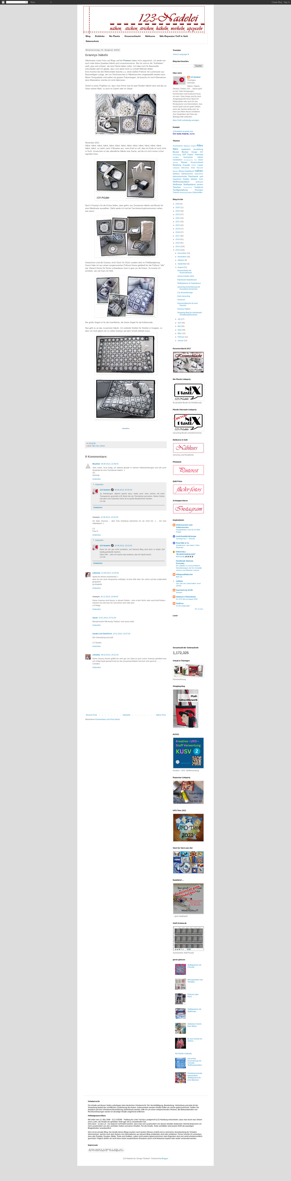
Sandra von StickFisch (102, 634)
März (180, 333)
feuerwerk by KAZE (184, 590)
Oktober (181, 260)
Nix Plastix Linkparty (183, 1053)
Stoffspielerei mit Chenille (194, 966)
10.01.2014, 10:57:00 (121, 634)
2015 (178, 243)
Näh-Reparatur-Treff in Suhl (174, 36)
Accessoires (178, 146)
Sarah (95, 618)
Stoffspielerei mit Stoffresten (194, 1010)
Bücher (185, 152)
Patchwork (193, 176)
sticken (194, 179)
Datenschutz (92, 41)
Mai (179, 326)
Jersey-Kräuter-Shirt (185, 276)
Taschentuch (187, 187)
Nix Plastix (114, 36)
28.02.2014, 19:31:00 (110, 655)
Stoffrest (180, 603)
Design (194, 152)
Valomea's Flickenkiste (186, 597)
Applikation (186, 149)
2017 (178, 236)
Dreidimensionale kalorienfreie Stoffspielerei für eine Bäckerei (194, 1076)
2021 (178, 222)
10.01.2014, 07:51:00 (107, 618)
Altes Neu (95, 446)
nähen (199, 170)
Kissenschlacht (133, 36)
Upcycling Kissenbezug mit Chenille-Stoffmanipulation (194, 1062)
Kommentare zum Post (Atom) (107, 719)
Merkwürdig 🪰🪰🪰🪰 (185, 556)
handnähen (177, 160)
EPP (184, 155)
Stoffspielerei (189, 184)
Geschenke (188, 157)
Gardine (176, 157)
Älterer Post (161, 715)
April (180, 330)
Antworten (96, 479)
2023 (178, 214)
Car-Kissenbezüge (185, 292)
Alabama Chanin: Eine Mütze (194, 1025)
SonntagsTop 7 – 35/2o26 (185, 539)
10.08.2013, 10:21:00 (123, 546)
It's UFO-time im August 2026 (186, 599)
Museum (200, 168)
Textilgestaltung (180, 190)
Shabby (186, 179)
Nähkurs (176, 174)
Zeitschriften (197, 192)
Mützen (182, 171)
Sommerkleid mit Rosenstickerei (184, 271)
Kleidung (177, 165)
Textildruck (198, 187)
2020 (178, 225)
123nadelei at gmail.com (183, 131)
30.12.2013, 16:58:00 (109, 597)
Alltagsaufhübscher (184, 574)
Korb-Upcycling (183, 296)
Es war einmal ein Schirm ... (194, 1040)
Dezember (182, 253)
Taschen (177, 187)
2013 (178, 250)
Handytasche (188, 160)
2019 (178, 229)
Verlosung (183, 192)
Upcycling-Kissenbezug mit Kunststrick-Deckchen (188, 288)
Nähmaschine (187, 174)
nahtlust (179, 581)
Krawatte (186, 165)
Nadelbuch (189, 171)
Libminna (96, 573)
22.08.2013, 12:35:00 (110, 573)
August (181, 267)
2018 (178, 232)
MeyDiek (96, 464)
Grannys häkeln (183, 309)
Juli (179, 319)
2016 (178, 239)
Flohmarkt (199, 155)
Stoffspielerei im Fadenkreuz (189, 283)
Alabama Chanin (190, 146)
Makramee (185, 168)
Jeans (200, 160)
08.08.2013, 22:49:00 (110, 464)
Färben (190, 155)
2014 (178, 246)
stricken (200, 184)
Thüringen (199, 190)
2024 (178, 211)
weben (189, 192)
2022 (178, 218)
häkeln (102, 446)
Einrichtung (177, 155)
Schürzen (181, 300)
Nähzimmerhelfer (180, 176)
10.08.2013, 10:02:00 (109, 517)
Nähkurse (150, 36)
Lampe (200, 165)
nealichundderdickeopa (186, 536)
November (182, 257)
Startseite (126, 715)
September (182, 264)
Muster (175, 171)
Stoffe (201, 179)
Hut (195, 160)
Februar (181, 337)
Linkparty (176, 168)
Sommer (179, 592)
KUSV (193, 165)
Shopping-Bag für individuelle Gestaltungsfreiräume (189, 314)
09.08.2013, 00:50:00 (123, 490)
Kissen (184, 162)
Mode (193, 168)
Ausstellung (198, 149)
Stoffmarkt (199, 182)
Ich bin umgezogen (183, 606)
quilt (201, 176)
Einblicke (100, 36)
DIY (201, 152)
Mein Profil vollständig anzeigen (186, 120)
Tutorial (176, 192)
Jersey (175, 162)
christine (96, 655)
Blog (88, 36)
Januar (181, 340)
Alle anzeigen (199, 609)
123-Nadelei (105, 490)
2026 (178, 204)
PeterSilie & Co (182, 543)
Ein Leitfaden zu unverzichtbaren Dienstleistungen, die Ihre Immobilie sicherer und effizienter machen (189, 568)
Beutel (176, 152)
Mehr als (179, 577)
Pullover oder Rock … (193, 995)
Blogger (165, 1158)
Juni (180, 323)
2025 (178, 207)
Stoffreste (177, 184)
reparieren (177, 179)
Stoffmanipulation (181, 181)
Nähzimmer (199, 174)
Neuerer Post (91, 715)
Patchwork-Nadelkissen (187, 280)
